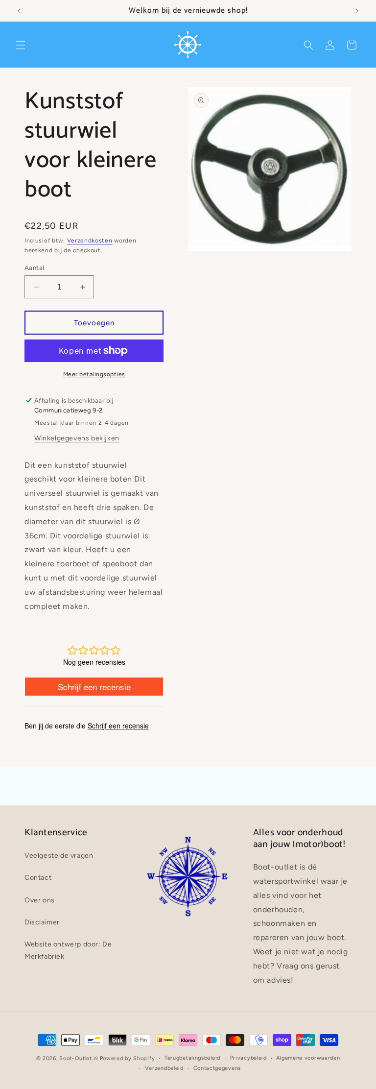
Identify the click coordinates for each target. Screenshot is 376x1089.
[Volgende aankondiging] (357, 11)
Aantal (34, 267)
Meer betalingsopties (94, 374)
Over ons (39, 900)
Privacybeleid (248, 1058)
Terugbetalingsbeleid (192, 1058)
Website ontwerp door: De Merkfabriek (68, 950)
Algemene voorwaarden (308, 1058)
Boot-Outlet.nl (78, 1058)
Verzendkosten (90, 240)
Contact (37, 877)
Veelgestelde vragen (58, 855)
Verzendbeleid (164, 1068)
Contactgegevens (217, 1068)
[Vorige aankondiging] (19, 11)
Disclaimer (42, 922)
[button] (20, 45)
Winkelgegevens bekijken (76, 438)
